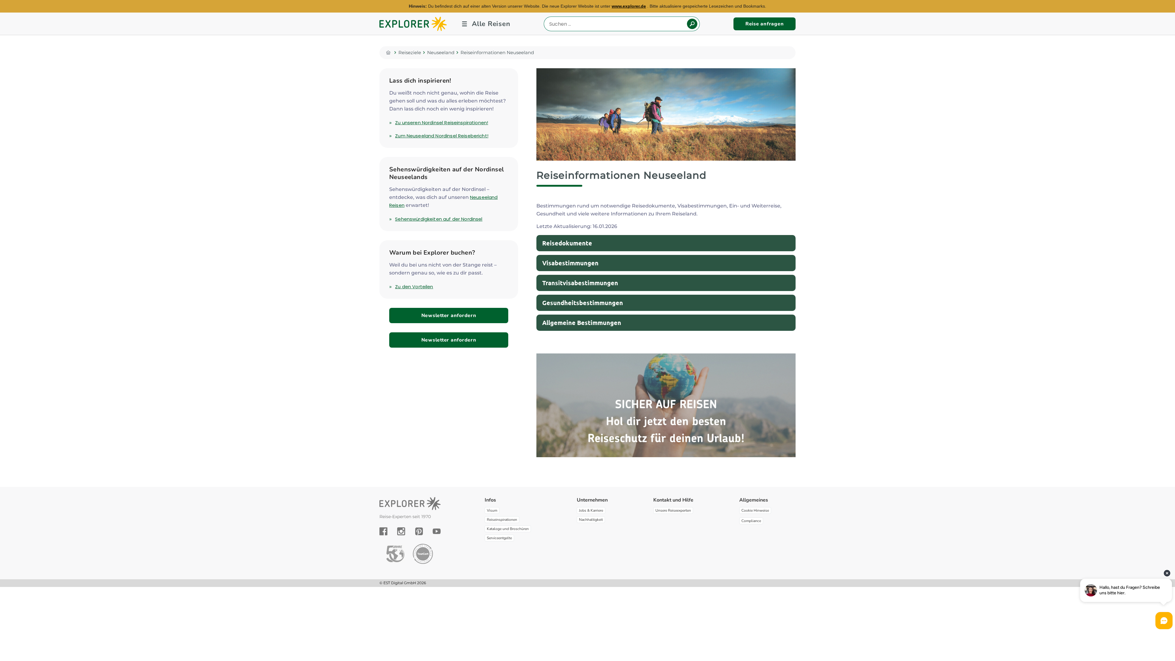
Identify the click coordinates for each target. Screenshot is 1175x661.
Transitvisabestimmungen (580, 283)
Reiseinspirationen (502, 519)
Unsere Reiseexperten (673, 510)
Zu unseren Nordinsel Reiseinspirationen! (441, 122)
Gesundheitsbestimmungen (582, 303)
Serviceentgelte (499, 538)
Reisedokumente (567, 243)
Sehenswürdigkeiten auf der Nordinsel (438, 219)
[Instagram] (401, 531)
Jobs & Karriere (591, 510)
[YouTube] (437, 531)
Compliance (751, 520)
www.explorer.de (629, 6)
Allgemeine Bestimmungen (581, 323)
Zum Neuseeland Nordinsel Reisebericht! (441, 136)
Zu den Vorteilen (414, 286)
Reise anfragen (764, 24)
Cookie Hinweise (755, 510)
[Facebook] (383, 531)
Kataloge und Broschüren (508, 528)
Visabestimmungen (570, 263)
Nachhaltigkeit (591, 519)
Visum (492, 510)
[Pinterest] (419, 531)
